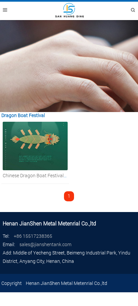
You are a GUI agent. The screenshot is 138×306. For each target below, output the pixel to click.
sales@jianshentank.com (45, 244)
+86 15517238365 (33, 236)
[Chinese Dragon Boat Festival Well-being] (35, 168)
